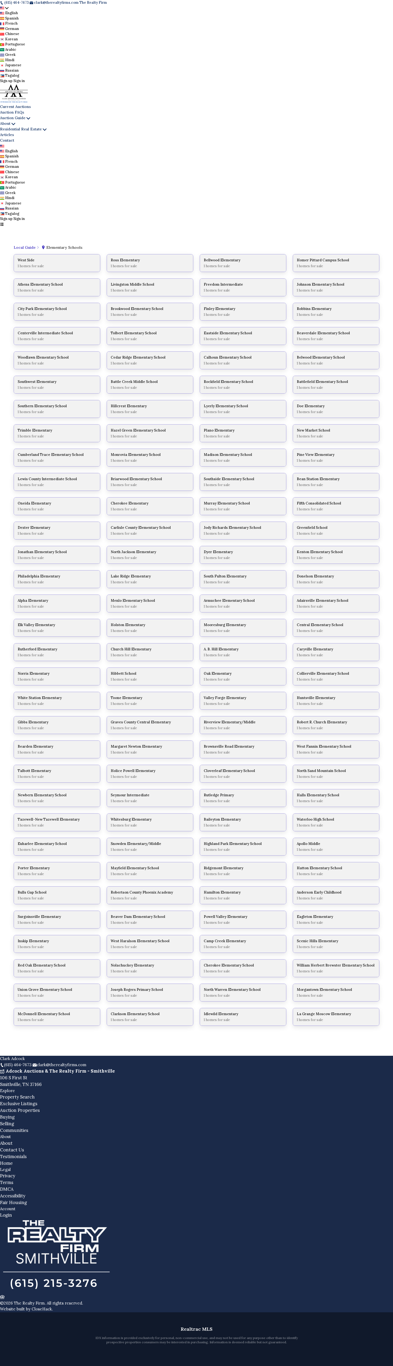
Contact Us (12, 1150)
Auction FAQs (12, 112)
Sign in (19, 81)
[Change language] (4, 8)
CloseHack (42, 1308)
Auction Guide (12, 117)
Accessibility (12, 1196)
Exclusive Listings (18, 1104)
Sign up (6, 81)
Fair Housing (13, 1202)
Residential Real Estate (21, 129)
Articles (7, 134)
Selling (7, 1124)
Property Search (17, 1097)
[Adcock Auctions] (56, 1290)
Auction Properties (20, 1110)
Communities (14, 1130)
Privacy (7, 1176)
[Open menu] (1, 224)
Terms (6, 1182)
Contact (7, 140)
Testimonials (13, 1156)
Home (6, 1163)
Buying (7, 1117)
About (5, 123)
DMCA (6, 1189)
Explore (7, 1090)
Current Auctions (15, 106)
